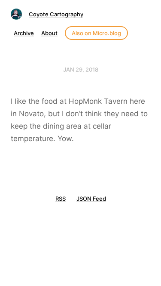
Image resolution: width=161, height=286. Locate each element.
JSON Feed (91, 198)
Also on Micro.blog (96, 33)
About (49, 33)
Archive (24, 33)
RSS (60, 198)
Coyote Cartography (56, 14)
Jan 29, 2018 (80, 69)
